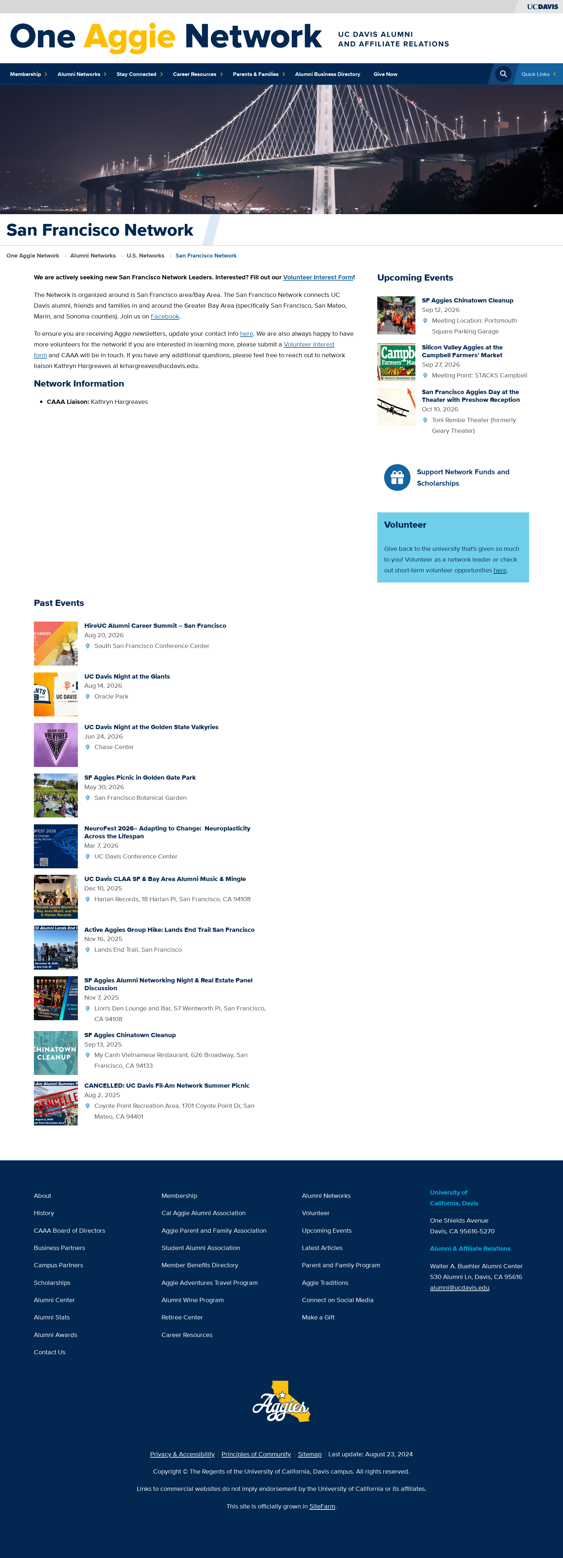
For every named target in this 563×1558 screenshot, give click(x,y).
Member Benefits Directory (200, 1265)
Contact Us (49, 1352)
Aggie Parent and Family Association (214, 1230)
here (246, 333)
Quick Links (536, 74)
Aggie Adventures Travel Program (210, 1282)
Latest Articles (322, 1247)
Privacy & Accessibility (182, 1454)
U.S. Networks (146, 255)
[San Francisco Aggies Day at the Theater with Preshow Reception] (396, 406)
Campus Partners (58, 1265)
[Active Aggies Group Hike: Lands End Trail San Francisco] (56, 946)
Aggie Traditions (325, 1282)
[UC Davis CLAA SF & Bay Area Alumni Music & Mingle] (56, 896)
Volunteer (316, 1212)
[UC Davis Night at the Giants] (56, 693)
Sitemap (310, 1454)
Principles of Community (256, 1454)
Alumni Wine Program (193, 1299)
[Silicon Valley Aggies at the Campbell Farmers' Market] (396, 361)
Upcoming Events (327, 1230)
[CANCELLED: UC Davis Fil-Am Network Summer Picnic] (56, 1103)
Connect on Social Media (338, 1299)
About (42, 1195)
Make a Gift (318, 1317)
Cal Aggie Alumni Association (204, 1212)
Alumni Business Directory (327, 74)
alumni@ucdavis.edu (459, 1287)
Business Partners (59, 1247)
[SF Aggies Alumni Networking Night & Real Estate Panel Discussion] (56, 997)
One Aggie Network (33, 255)
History (44, 1212)
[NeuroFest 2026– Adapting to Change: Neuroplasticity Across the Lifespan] (56, 845)
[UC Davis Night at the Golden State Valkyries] (56, 744)
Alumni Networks (79, 74)
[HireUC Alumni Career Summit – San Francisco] (56, 643)
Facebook (165, 316)
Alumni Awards (55, 1334)
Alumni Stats (52, 1317)
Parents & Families (256, 74)
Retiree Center (182, 1317)
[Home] (269, 37)
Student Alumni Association (201, 1247)
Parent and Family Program (341, 1265)
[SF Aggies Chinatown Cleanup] (396, 314)
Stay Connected (136, 74)
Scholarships (52, 1282)
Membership (25, 74)
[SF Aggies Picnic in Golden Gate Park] (56, 795)
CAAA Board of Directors (69, 1230)
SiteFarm (322, 1506)
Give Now (385, 74)
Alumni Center (54, 1299)
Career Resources (194, 74)
